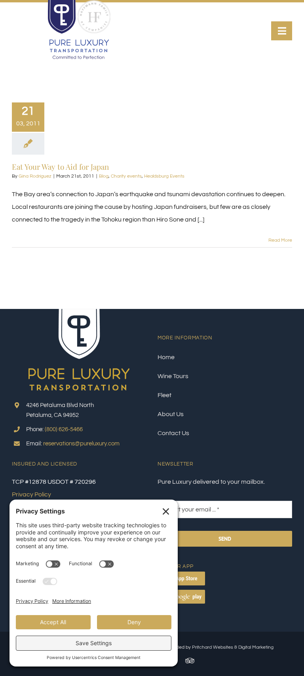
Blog (103, 176)
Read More (280, 240)
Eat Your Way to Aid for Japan (60, 166)
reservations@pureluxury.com (81, 444)
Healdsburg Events (164, 176)
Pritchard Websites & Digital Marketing (233, 647)
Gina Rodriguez (35, 176)
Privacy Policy (31, 494)
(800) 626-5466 (64, 429)
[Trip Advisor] (189, 660)
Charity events (126, 176)
